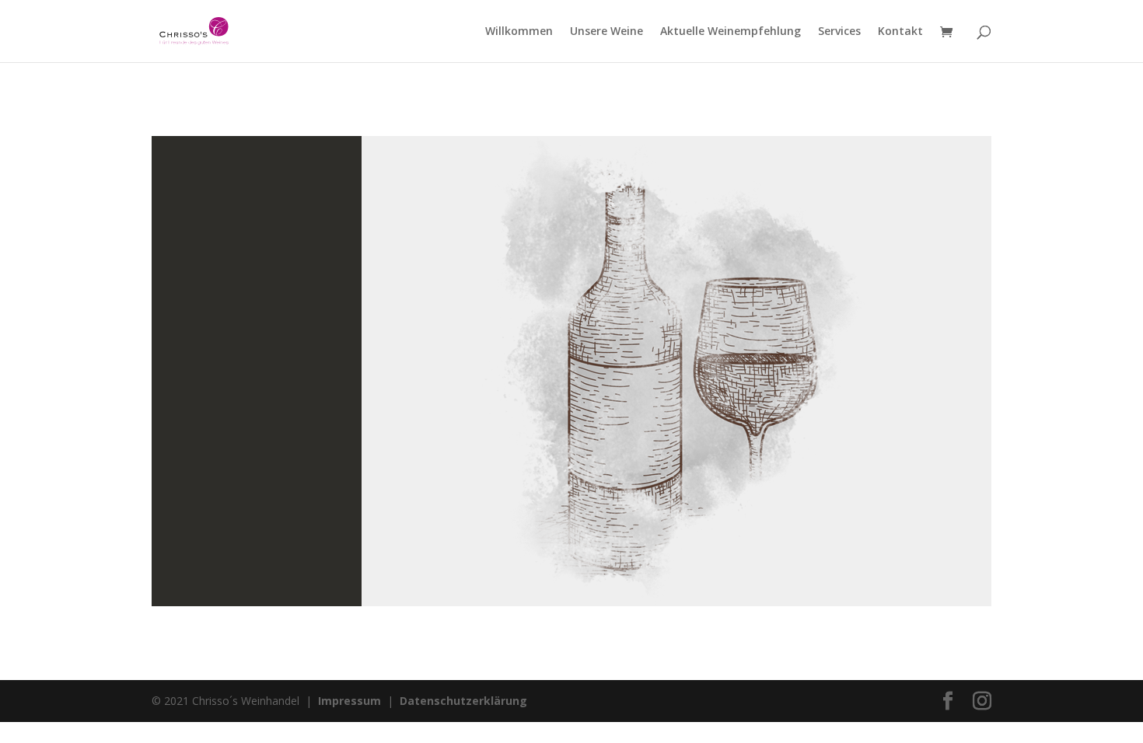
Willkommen (519, 32)
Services (839, 32)
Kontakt (900, 32)
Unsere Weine (606, 32)
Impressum (349, 700)
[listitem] (754, 385)
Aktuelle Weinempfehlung (730, 32)
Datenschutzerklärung (463, 700)
